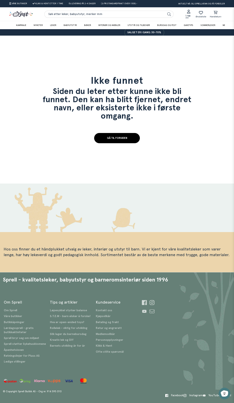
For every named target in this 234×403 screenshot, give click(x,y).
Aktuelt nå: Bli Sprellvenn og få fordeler (201, 4)
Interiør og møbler (109, 25)
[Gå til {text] (144, 303)
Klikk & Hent (104, 345)
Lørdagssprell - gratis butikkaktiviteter (19, 330)
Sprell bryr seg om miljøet (21, 338)
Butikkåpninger (14, 322)
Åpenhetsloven (14, 349)
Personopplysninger (109, 339)
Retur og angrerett (109, 328)
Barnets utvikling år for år (67, 345)
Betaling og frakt (107, 322)
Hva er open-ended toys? (67, 322)
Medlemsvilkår (105, 334)
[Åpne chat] (224, 393)
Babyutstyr (70, 25)
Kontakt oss (104, 310)
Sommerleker (208, 25)
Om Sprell (10, 310)
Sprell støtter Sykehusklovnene (25, 343)
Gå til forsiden (117, 138)
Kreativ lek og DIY (61, 339)
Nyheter (38, 25)
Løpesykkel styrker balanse (68, 310)
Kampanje (21, 25)
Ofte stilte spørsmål (110, 351)
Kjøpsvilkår (103, 316)
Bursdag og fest (166, 25)
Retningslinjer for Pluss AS (22, 355)
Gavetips (188, 25)
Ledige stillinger (14, 361)
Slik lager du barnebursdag (68, 334)
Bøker (87, 25)
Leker (53, 25)
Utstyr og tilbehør (139, 25)
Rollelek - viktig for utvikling (68, 328)
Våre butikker (13, 316)
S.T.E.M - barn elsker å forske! (70, 316)
